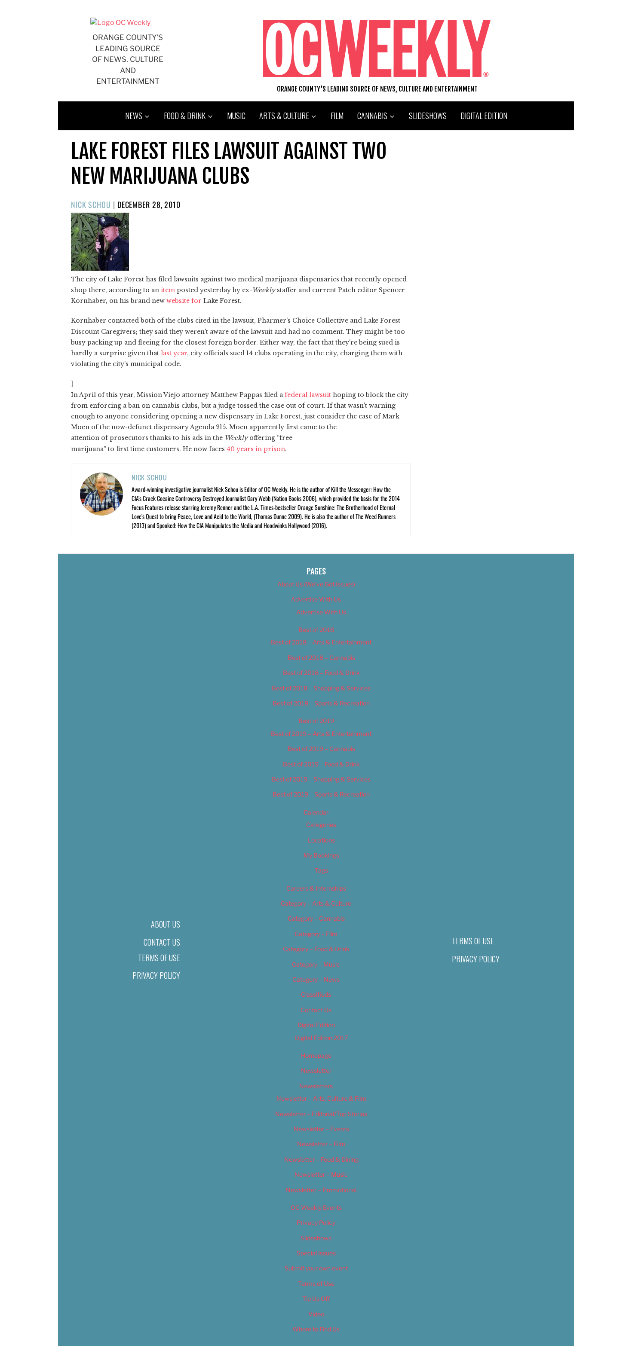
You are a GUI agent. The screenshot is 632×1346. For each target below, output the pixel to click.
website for (184, 301)
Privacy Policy (156, 975)
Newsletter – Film (321, 1144)
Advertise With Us (316, 599)
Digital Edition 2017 (321, 1037)
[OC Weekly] (120, 22)
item (168, 290)
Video (316, 1314)
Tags (321, 870)
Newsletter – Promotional (321, 1189)
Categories (321, 824)
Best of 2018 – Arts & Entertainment (321, 642)
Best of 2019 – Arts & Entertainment (321, 733)
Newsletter (316, 1070)
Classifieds (316, 994)
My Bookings (321, 855)
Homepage (316, 1055)
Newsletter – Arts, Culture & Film (321, 1098)
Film (337, 115)
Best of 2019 (316, 720)
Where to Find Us (316, 1329)
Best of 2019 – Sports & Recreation (321, 794)
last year (174, 353)
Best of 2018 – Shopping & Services (321, 688)
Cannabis (372, 115)
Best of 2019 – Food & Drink (321, 764)
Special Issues (316, 1253)
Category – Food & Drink (316, 948)
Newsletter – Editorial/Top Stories (321, 1113)
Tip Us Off (316, 1298)
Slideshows (428, 115)
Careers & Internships (316, 888)
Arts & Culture (284, 115)
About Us (165, 924)
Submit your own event (316, 1268)
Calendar (316, 812)
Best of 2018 (316, 629)
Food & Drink (185, 115)
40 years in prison (256, 449)
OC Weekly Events (316, 1207)
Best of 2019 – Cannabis (321, 748)
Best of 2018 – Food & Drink (321, 672)
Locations (321, 840)
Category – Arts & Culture (316, 903)
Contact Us (162, 942)
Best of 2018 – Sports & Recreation (321, 703)
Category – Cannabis (316, 918)
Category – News (316, 979)
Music (236, 115)
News (133, 115)
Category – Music (316, 964)
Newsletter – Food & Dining (321, 1159)
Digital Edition (483, 115)
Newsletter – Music (321, 1174)
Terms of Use (159, 957)
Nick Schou (91, 204)
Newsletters (316, 1086)
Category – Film (316, 933)
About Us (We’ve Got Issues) (316, 584)
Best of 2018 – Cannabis (321, 657)
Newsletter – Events (321, 1128)
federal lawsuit (308, 395)
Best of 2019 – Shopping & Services (321, 779)
